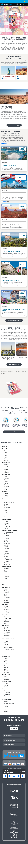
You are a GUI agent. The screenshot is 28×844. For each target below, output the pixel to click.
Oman (5, 708)
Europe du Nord (6, 474)
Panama (6, 556)
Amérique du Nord (6, 519)
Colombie (6, 575)
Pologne (6, 469)
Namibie (6, 670)
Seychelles (6, 696)
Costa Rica (6, 538)
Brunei (5, 589)
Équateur (6, 576)
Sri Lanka (6, 612)
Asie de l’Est (5, 614)
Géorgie (6, 629)
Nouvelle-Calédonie (8, 646)
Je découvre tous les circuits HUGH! (14, 320)
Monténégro (7, 507)
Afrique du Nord (6, 656)
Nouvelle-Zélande (8, 647)
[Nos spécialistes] (17, 4)
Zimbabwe (6, 672)
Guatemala (7, 548)
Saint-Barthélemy (8, 559)
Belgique (6, 476)
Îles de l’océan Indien (7, 689)
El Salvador (7, 543)
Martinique (6, 553)
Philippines (7, 597)
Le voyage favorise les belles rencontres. (14, 410)
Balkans (4, 499)
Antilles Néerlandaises (9, 533)
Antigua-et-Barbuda (8, 532)
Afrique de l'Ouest (6, 681)
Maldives (6, 609)
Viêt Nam (6, 602)
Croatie (6, 505)
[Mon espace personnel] (23, 4)
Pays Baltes (5, 491)
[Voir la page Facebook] (5, 720)
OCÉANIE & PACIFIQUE (8, 639)
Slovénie (6, 512)
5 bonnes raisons (14, 57)
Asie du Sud (5, 604)
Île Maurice (6, 691)
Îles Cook (6, 644)
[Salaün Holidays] (8, 4)
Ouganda (6, 678)
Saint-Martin (7, 561)
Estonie (6, 493)
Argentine (6, 568)
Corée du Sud (7, 618)
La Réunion (7, 692)
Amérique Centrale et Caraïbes (9, 530)
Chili (5, 573)
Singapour (6, 599)
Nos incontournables (10, 132)
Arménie (6, 627)
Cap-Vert (6, 683)
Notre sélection (14, 329)
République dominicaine (10, 558)
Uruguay (6, 580)
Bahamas (6, 535)
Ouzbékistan (7, 633)
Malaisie (6, 595)
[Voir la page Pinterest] (12, 720)
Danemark (6, 478)
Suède (5, 489)
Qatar (5, 709)
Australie (6, 641)
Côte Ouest (7, 526)
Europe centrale (6, 462)
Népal (5, 611)
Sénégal (6, 687)
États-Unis (6, 523)
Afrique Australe (6, 664)
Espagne (6, 452)
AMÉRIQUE (5, 517)
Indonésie (6, 592)
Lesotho (6, 669)
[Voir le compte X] (9, 720)
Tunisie (6, 662)
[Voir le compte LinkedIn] (22, 720)
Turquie (6, 711)
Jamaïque (6, 551)
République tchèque (9, 471)
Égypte (5, 658)
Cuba (5, 540)
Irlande (5, 481)
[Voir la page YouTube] (15, 720)
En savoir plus (14, 431)
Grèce (5, 455)
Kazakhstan (7, 630)
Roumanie (6, 509)
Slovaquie (6, 472)
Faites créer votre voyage (14, 125)
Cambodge (6, 591)
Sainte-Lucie (7, 564)
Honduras (6, 550)
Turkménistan (7, 635)
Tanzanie (6, 679)
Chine (5, 616)
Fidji (5, 642)
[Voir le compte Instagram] (19, 720)
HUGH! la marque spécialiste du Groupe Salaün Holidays (13, 39)
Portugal (6, 460)
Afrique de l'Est (6, 674)
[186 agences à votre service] (20, 4)
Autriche (6, 466)
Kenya (5, 676)
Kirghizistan (7, 632)
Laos (5, 594)
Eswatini (6, 667)
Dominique (6, 542)
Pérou (5, 578)
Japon (5, 620)
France (5, 454)
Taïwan (6, 623)
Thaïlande (6, 600)
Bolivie (5, 570)
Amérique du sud (6, 566)
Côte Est (7, 525)
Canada (6, 521)
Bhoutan (6, 606)
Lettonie (6, 495)
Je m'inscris (14, 728)
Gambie (6, 685)
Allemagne (6, 464)
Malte (5, 459)
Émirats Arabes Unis (9, 703)
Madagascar (7, 694)
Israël (5, 704)
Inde (5, 608)
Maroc (5, 660)
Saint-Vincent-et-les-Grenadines (11, 563)
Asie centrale (5, 625)
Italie (5, 457)
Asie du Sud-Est (6, 587)
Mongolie (6, 621)
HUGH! (2, 33)
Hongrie (6, 467)
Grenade (6, 545)
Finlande (6, 480)
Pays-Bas (6, 486)
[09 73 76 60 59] (26, 4)
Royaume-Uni (7, 488)
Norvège (6, 484)
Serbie (5, 510)
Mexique (6, 528)
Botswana (6, 666)
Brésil (5, 571)
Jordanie (6, 706)
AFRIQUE (4, 654)
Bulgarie (6, 504)
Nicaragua (6, 554)
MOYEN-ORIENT (6, 699)
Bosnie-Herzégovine (9, 502)
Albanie (6, 501)
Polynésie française (9, 649)
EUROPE (4, 446)
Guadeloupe (7, 546)
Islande (6, 483)
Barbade (6, 537)
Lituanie (6, 497)
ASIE (3, 584)
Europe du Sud (5, 448)
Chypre (6, 450)
